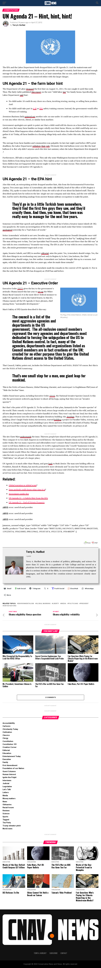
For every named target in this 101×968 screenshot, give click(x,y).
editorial (45, 253)
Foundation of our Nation (13, 768)
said (21, 95)
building (57, 419)
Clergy (5, 738)
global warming (43, 603)
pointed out (30, 116)
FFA (41, 108)
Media (5, 796)
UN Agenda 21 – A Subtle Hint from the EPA (28, 498)
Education (7, 753)
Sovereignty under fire (19, 493)
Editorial (6, 750)
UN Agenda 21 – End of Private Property (27, 502)
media (63, 603)
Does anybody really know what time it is (27, 489)
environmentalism (26, 603)
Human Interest (9, 774)
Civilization (7, 732)
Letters (6, 792)
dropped (30, 88)
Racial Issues (8, 808)
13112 (52, 395)
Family (5, 762)
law (64, 92)
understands (25, 436)
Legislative (7, 787)
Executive (7, 759)
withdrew (36, 146)
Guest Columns (9, 771)
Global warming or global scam (22, 485)
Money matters (9, 799)
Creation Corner (10, 747)
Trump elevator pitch (12, 826)
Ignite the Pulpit (9, 777)
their (43, 146)
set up (40, 291)
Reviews (6, 811)
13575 (20, 288)
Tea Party (7, 823)
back (50, 463)
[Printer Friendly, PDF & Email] (90, 543)
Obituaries (7, 805)
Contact (63, 953)
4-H (34, 108)
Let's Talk (7, 789)
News (5, 802)
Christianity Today (10, 729)
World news (7, 829)
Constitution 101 (10, 744)
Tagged (6, 820)
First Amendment (10, 765)
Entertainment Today (12, 756)
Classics (6, 735)
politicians (73, 603)
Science (6, 814)
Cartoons (6, 726)
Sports (5, 817)
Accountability (9, 723)
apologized (7, 229)
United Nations (10, 606)
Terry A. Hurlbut (18, 25)
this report (36, 92)
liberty (56, 603)
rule (48, 146)
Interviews (7, 780)
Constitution (8, 741)
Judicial (6, 783)
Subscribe (54, 953)
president (84, 603)
